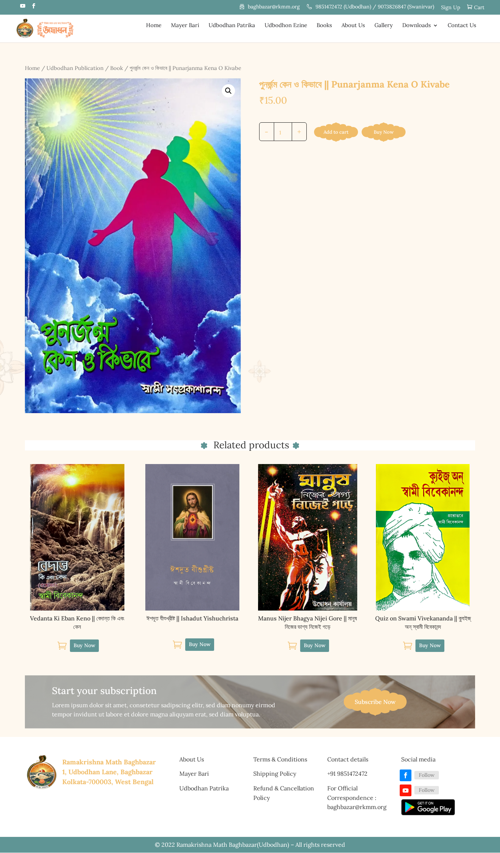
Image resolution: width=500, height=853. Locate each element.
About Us (353, 26)
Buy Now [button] (84, 645)
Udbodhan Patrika (232, 26)
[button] (228, 90)
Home (153, 26)
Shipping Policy (274, 773)
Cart (479, 7)
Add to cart (336, 132)
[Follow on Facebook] (405, 775)
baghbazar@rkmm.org (274, 7)
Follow (426, 775)
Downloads (416, 26)
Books (324, 26)
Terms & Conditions (280, 759)
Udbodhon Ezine (286, 26)
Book (116, 67)
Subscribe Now (375, 701)
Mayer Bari (185, 26)
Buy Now (383, 132)
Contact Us (462, 26)
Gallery (383, 26)
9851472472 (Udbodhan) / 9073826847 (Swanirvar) (375, 7)
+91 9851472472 (347, 773)
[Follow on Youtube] (405, 790)
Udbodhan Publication (75, 67)
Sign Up (450, 8)
